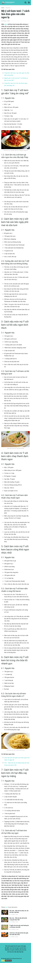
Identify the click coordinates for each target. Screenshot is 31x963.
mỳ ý (5, 24)
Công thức (8, 7)
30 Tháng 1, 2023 (5, 21)
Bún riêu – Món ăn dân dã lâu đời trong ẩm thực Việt (18, 919)
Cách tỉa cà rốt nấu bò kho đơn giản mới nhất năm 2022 (18, 933)
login (6, 907)
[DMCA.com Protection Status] (6, 960)
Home (2, 7)
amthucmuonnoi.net (17, 958)
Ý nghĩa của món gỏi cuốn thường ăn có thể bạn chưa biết (19, 926)
